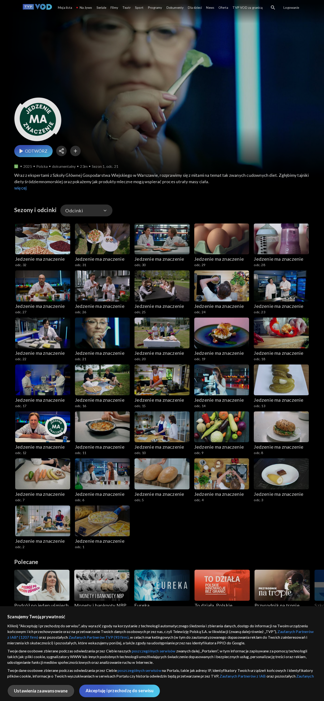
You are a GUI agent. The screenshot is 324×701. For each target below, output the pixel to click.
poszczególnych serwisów (154, 651)
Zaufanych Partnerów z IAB (243, 676)
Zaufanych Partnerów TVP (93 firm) (99, 637)
